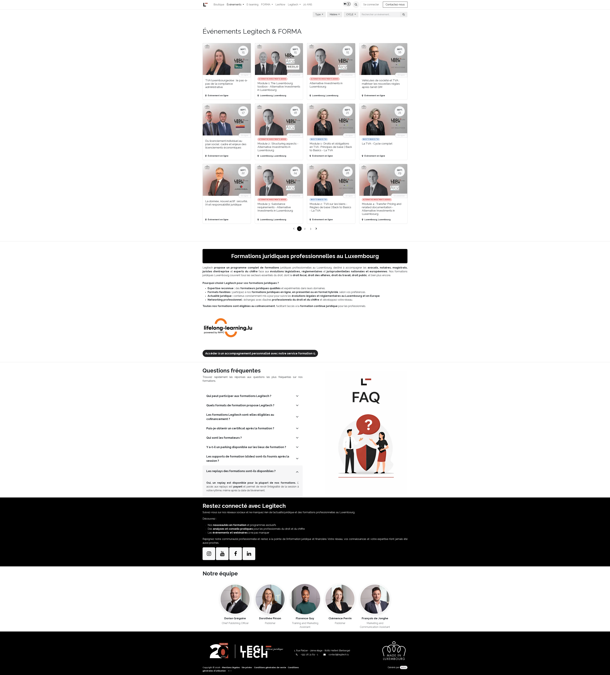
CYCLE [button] (350, 14)
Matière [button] (334, 14)
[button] (356, 4)
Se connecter (371, 4)
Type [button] (318, 14)
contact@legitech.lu (339, 654)
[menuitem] (218, 4)
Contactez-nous (395, 4)
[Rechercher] (403, 14)
